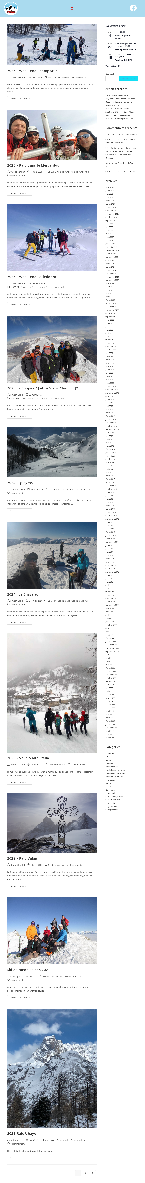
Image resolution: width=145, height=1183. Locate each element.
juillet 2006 (109, 658)
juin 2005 (109, 688)
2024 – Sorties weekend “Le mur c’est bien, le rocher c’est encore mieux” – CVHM (120, 151)
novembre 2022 (112, 310)
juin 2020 (109, 373)
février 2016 (110, 509)
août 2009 (109, 628)
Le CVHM (51, 77)
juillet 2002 (109, 731)
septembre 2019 (112, 393)
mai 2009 (109, 631)
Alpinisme (109, 753)
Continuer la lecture (21, 98)
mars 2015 (109, 529)
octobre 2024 (111, 253)
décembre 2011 (111, 598)
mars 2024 (109, 263)
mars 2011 (109, 618)
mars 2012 (109, 588)
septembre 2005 (112, 681)
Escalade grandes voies (115, 770)
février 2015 (110, 532)
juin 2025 (109, 227)
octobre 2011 (111, 601)
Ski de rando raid (80, 77)
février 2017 (110, 479)
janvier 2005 (110, 698)
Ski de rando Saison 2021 (28, 969)
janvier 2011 (110, 621)
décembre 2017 (111, 456)
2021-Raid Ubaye (21, 1133)
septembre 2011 (112, 605)
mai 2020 (109, 376)
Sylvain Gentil (16, 77)
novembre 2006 (112, 648)
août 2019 (109, 396)
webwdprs (15, 976)
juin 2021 (109, 353)
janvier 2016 (110, 512)
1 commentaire (17, 604)
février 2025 (110, 240)
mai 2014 (109, 552)
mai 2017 (109, 469)
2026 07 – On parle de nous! (117, 108)
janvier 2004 (110, 708)
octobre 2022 (111, 313)
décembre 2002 (111, 727)
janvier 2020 (110, 386)
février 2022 (110, 339)
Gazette (108, 783)
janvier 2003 (110, 724)
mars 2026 (109, 200)
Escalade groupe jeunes (115, 773)
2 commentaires (78, 865)
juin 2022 (109, 326)
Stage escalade (111, 806)
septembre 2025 (112, 220)
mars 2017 (109, 476)
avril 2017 (109, 472)
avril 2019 (109, 409)
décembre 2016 (111, 485)
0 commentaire (17, 175)
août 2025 (109, 224)
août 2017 (109, 462)
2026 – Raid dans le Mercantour (34, 165)
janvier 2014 (110, 562)
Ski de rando (64, 77)
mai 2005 (109, 691)
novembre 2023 (112, 277)
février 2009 (110, 638)
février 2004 (110, 704)
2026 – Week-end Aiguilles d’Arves (119, 118)
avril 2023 (109, 293)
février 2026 (110, 204)
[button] (72, 8)
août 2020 (109, 366)
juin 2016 (109, 495)
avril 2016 (109, 502)
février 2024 (110, 267)
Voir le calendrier (113, 66)
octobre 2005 (111, 678)
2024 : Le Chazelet (22, 594)
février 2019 (110, 416)
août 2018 (109, 432)
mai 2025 (109, 230)
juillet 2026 (109, 190)
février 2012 (110, 591)
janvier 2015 (110, 535)
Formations (110, 780)
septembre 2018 (112, 429)
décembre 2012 (111, 565)
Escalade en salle (112, 766)
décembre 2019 (111, 389)
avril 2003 (109, 714)
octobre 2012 (111, 568)
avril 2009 (109, 635)
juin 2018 (109, 436)
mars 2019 (109, 412)
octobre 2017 (111, 459)
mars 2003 (109, 717)
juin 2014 (109, 548)
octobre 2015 (111, 515)
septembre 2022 (112, 316)
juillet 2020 (109, 369)
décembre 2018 (111, 422)
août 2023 (109, 283)
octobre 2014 (111, 538)
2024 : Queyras (20, 482)
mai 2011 (109, 611)
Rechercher (110, 74)
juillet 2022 (109, 323)
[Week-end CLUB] (123, 60)
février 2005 (110, 694)
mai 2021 (109, 356)
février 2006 (110, 668)
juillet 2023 (109, 286)
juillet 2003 (109, 711)
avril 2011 (109, 615)
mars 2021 (109, 359)
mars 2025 (109, 237)
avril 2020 (109, 379)
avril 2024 (109, 260)
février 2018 (110, 449)
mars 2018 (109, 446)
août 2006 (109, 655)
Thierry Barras (111, 134)
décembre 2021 (111, 346)
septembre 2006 (112, 651)
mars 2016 (109, 505)
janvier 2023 (110, 303)
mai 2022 (109, 330)
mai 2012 (109, 582)
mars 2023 (109, 296)
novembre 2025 (112, 214)
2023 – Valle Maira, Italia (28, 758)
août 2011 (109, 608)
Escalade (109, 763)
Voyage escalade (112, 809)
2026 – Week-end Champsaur (32, 70)
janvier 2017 (110, 482)
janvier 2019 (110, 419)
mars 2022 (109, 336)
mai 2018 (109, 439)
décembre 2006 (111, 644)
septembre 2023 (112, 280)
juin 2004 (109, 701)
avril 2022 (109, 333)
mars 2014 (109, 558)
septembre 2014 (112, 542)
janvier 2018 (110, 452)
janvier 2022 (110, 343)
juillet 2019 (109, 399)
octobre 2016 (111, 489)
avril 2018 (109, 442)
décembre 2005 (111, 674)
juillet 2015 (109, 522)
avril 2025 (109, 233)
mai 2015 (109, 525)
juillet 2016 (109, 492)
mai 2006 (109, 661)
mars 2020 (109, 383)
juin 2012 (109, 578)
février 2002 (110, 737)
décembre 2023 (111, 273)
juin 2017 (109, 465)
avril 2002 (109, 734)
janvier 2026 (110, 207)
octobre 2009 (111, 625)
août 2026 (109, 187)
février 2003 (110, 721)
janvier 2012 (110, 595)
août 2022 (109, 320)
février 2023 (110, 300)
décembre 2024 (111, 247)
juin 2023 (109, 290)
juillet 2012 (109, 575)
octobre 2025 (111, 217)
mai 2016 (109, 499)
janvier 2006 (110, 671)
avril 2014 (109, 555)
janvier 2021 (110, 363)
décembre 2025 (111, 210)
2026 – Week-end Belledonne (32, 276)
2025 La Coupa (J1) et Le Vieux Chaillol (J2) (43, 388)
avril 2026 (109, 197)
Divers (108, 760)
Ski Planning (110, 803)
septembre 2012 (112, 572)
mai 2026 (109, 194)
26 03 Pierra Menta (129, 134)
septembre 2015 (112, 519)
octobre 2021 (111, 350)
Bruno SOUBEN (17, 489)
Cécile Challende (112, 139)
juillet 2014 (109, 545)
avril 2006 (109, 664)
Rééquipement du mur (125, 49)
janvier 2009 (110, 641)
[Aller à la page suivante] (93, 1173)
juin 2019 (109, 403)
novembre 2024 (112, 250)
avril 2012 (109, 585)
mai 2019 (109, 406)
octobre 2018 (111, 426)
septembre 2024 (112, 257)
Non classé (26, 287)
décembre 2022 (111, 306)
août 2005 (109, 684)
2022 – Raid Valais (22, 858)
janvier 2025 (110, 243)
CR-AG (108, 756)
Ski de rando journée (53, 976)
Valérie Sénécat (17, 171)
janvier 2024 (110, 270)
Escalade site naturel (114, 776)
